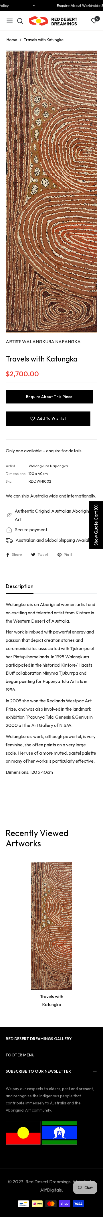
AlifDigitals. (51, 1190)
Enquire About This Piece (49, 396)
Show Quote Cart (96, 524)
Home (12, 39)
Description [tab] (19, 586)
